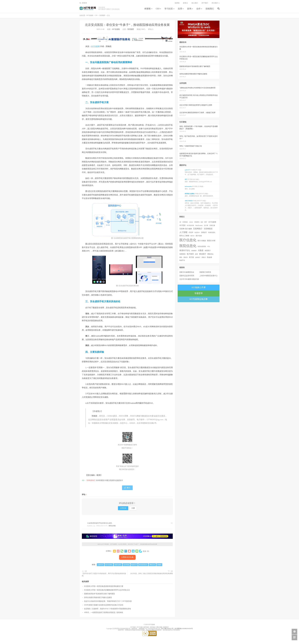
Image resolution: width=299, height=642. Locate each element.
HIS (202, 222)
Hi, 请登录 (83, 3)
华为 (208, 246)
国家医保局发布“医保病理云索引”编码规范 (99, 594)
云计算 (206, 225)
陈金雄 (209, 257)
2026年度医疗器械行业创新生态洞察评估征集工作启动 (103, 605)
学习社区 (168, 8)
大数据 (200, 250)
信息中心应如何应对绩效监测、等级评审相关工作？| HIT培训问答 (108, 601)
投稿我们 (210, 8)
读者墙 (177, 3)
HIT (205, 222)
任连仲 (191, 232)
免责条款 (153, 627)
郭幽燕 (159, 564)
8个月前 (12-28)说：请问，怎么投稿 (195, 188)
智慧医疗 (208, 250)
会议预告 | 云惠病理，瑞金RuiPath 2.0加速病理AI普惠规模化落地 (107, 609)
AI (180, 222)
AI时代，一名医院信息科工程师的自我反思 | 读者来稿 (103, 612)
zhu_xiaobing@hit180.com (152, 628)
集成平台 (182, 260)
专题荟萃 (198, 293)
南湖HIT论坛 (184, 250)
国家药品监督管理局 (186, 276)
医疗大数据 (202, 241)
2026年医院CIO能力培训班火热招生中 (109, 480)
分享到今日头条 (127, 557)
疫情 (196, 254)
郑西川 (204, 257)
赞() (128, 488)
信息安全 (100, 564)
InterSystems (199, 225)
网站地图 (159, 627)
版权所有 (134, 628)
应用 (180, 8)
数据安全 (134, 564)
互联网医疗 (197, 229)
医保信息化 (211, 232)
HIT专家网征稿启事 (198, 299)
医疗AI (192, 235)
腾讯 (180, 257)
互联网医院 (208, 229)
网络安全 (152, 564)
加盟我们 (166, 627)
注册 (133, 508)
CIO (157, 8)
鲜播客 (147, 8)
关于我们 (204, 3)
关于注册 (139, 627)
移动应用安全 (143, 564)
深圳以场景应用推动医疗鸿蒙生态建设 (98, 597)
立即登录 (123, 508)
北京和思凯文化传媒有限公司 (121, 628)
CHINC (191, 222)
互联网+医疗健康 (185, 229)
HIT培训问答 (190, 225)
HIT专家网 (87, 8)
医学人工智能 (184, 236)
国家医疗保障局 (205, 272)
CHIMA (185, 222)
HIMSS (196, 222)
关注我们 (215, 3)
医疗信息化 (108, 564)
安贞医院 (126, 564)
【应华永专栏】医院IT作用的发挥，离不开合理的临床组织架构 (104, 575)
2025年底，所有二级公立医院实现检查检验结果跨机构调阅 (151, 573)
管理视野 (102, 15)
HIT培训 (182, 225)
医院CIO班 (211, 241)
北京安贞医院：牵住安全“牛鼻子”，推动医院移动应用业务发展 (127, 25)
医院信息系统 (202, 246)
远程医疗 (197, 257)
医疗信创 (199, 236)
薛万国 (191, 257)
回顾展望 (193, 250)
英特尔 (185, 257)
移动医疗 (202, 254)
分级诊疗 (204, 232)
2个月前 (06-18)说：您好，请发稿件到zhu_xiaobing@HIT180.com (198, 180)
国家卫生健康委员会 (186, 272)
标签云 (185, 3)
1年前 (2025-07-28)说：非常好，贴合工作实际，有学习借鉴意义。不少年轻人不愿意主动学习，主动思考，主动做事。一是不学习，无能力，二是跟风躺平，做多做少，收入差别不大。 (201, 205)
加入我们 (194, 3)
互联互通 (212, 225)
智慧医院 (182, 254)
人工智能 (183, 232)
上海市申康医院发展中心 (208, 276)
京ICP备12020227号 (167, 628)
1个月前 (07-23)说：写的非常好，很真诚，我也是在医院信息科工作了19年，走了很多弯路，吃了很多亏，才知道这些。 (201, 172)
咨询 (189, 8)
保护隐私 (146, 627)
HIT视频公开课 (199, 287)
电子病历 (190, 254)
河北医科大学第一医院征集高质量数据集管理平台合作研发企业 (107, 590)
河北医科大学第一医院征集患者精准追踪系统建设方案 (103, 586)
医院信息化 (117, 564)
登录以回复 (112, 526)
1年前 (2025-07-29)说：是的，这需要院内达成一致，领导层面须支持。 (199, 195)
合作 (198, 8)
